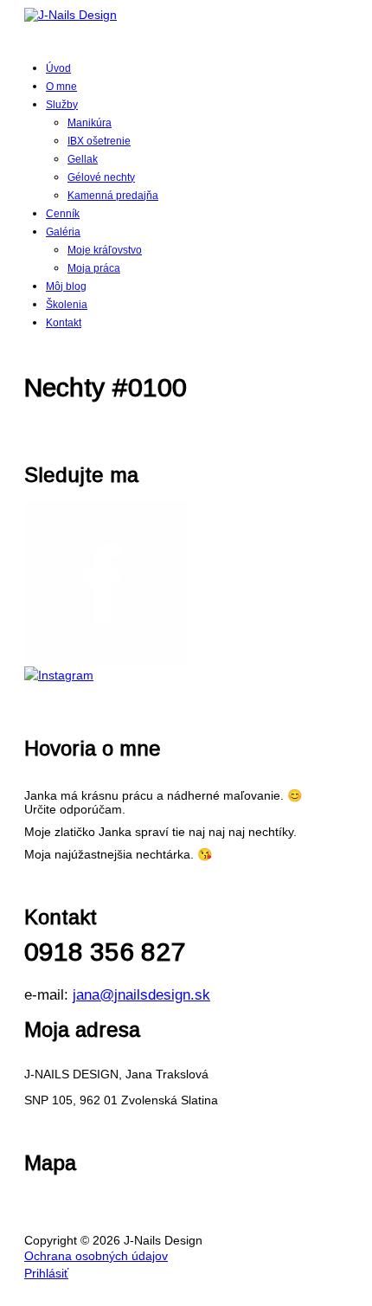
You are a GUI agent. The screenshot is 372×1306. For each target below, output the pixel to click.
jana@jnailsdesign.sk (141, 995)
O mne (61, 86)
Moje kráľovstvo (104, 250)
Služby (62, 105)
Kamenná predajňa (112, 196)
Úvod (58, 68)
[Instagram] (186, 675)
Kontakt (63, 323)
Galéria (63, 232)
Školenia (66, 305)
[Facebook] (186, 583)
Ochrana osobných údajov (96, 1256)
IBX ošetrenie (99, 141)
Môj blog (66, 286)
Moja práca (93, 268)
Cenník (63, 214)
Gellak (82, 159)
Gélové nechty (101, 177)
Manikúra (89, 123)
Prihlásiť (46, 1273)
